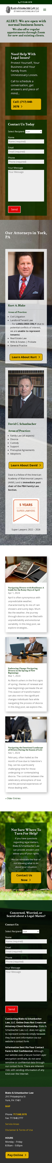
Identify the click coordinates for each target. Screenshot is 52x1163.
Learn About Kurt (24, 357)
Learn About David (24, 465)
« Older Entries (13, 798)
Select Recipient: (16, 131)
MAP (7, 1106)
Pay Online (15, 1155)
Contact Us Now (24, 877)
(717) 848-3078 (26, 2)
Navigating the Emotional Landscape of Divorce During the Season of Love (25, 748)
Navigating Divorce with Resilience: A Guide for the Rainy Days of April (26, 588)
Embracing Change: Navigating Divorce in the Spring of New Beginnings (23, 670)
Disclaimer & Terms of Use (19, 1130)
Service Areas (12, 1124)
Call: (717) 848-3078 (23, 104)
